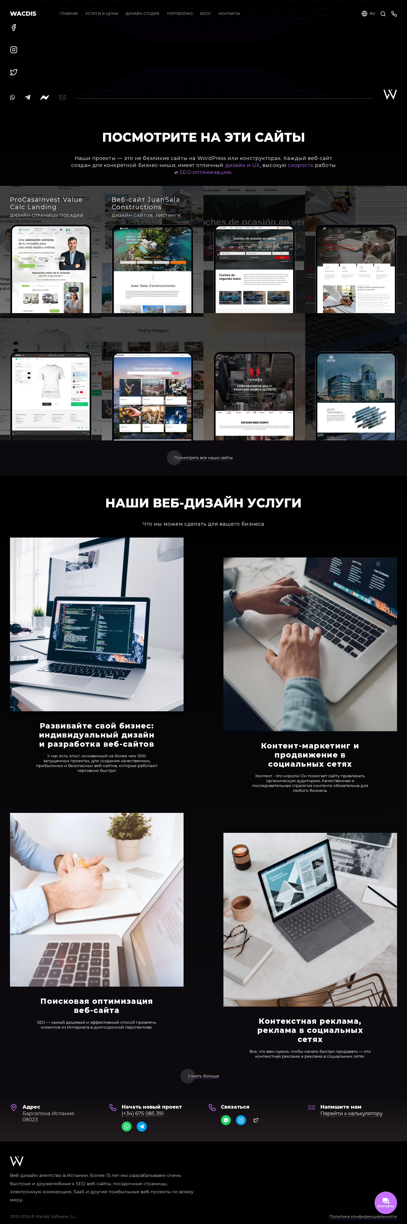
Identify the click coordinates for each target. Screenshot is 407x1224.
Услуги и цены (101, 13)
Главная (69, 13)
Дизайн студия (142, 13)
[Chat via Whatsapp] (127, 1127)
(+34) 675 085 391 (143, 1113)
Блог (205, 13)
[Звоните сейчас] (394, 13)
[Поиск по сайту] (383, 13)
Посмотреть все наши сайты (203, 457)
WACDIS (23, 13)
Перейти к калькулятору (351, 1113)
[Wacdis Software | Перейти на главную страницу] (17, 1162)
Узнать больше (203, 1076)
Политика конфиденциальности (363, 1216)
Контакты (229, 13)
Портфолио (180, 13)
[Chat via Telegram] (142, 1127)
